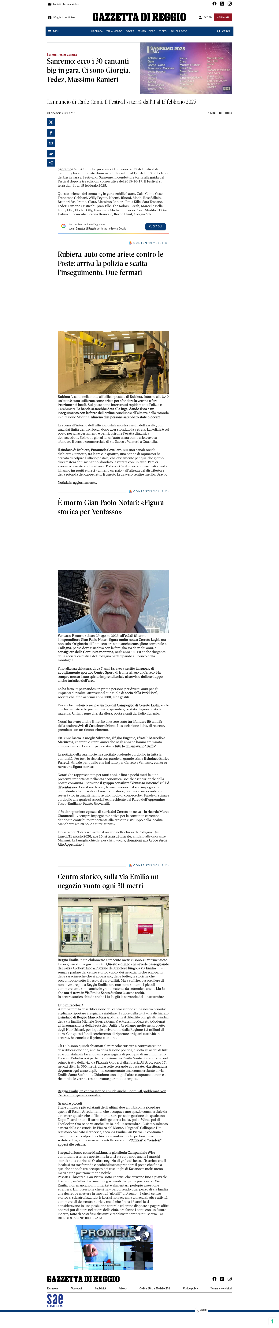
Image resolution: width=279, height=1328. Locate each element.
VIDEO (162, 31)
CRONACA (97, 31)
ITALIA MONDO (114, 31)
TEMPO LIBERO (146, 31)
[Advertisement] (86, 142)
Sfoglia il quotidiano (64, 18)
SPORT (130, 31)
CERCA (226, 31)
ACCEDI (208, 18)
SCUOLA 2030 (178, 31)
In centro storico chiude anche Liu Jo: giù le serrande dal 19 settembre (111, 997)
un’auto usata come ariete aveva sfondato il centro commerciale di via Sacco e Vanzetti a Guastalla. (108, 440)
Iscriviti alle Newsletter (66, 4)
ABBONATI (223, 18)
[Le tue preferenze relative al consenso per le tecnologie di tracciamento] (272, 1321)
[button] (113, 1247)
